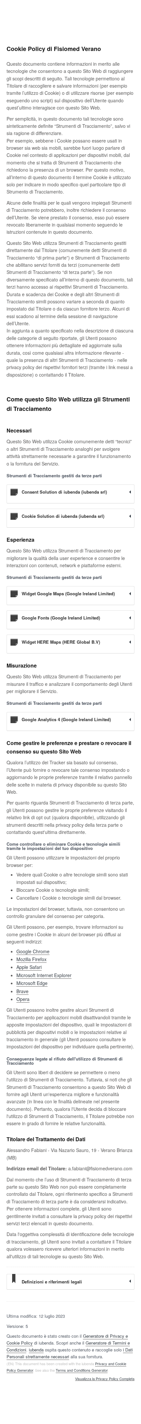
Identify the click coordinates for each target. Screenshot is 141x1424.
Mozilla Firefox (31, 959)
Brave (22, 991)
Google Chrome (33, 951)
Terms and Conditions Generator (82, 1370)
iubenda (36, 1350)
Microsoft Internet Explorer (43, 975)
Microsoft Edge (32, 983)
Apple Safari (29, 967)
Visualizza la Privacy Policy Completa (104, 1379)
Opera (23, 999)
